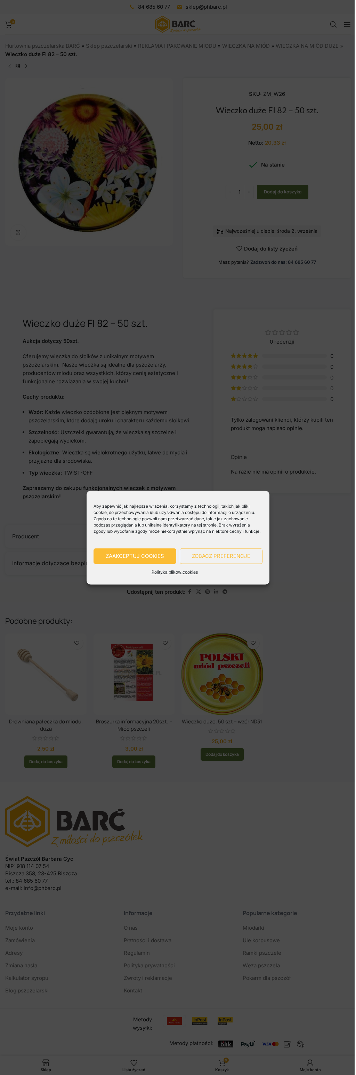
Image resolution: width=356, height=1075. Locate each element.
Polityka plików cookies (175, 571)
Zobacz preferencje (221, 556)
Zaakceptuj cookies (135, 556)
